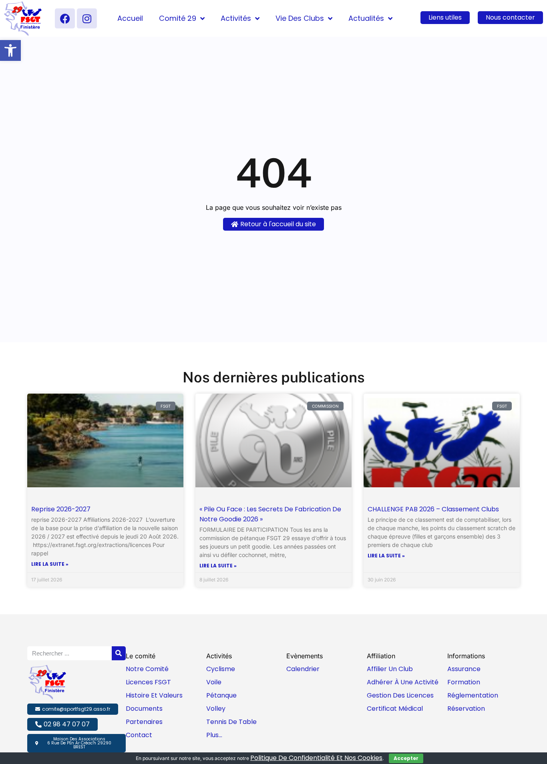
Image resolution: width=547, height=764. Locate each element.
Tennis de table (231, 721)
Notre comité (147, 669)
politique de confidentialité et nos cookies (316, 757)
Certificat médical (395, 708)
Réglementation (472, 695)
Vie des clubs (300, 18)
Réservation (466, 708)
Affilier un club (390, 669)
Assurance (464, 669)
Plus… (214, 735)
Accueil (130, 18)
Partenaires (144, 721)
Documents (144, 708)
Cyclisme (220, 669)
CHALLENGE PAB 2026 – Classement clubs (433, 509)
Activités (236, 18)
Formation (463, 682)
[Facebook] (65, 18)
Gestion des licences (400, 695)
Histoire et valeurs (154, 695)
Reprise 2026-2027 (60, 509)
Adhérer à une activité (402, 682)
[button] (10, 50)
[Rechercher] (119, 653)
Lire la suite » (49, 564)
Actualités (366, 18)
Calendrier (303, 669)
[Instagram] (87, 18)
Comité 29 (177, 18)
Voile (213, 682)
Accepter (406, 758)
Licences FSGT (148, 682)
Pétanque (221, 695)
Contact (139, 735)
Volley (215, 708)
